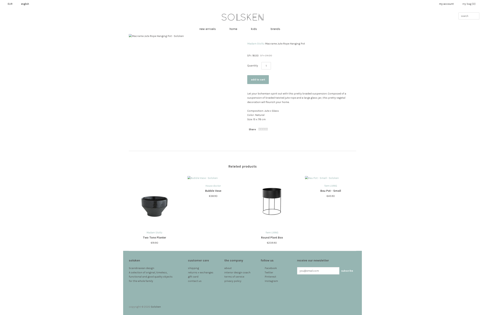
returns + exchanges (200, 272)
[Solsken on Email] (263, 285)
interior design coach (237, 272)
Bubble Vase (213, 191)
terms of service (234, 276)
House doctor (213, 185)
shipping (193, 268)
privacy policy (232, 281)
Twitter (269, 272)
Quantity (252, 65)
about (228, 268)
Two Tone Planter (154, 237)
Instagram (271, 281)
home (233, 29)
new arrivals (207, 29)
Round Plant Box (272, 237)
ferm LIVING (272, 232)
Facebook (271, 268)
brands (275, 29)
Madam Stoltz (255, 43)
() (469, 3)
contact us (195, 281)
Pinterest (270, 276)
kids (254, 29)
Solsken (156, 306)
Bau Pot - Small (330, 191)
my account (446, 3)
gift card (193, 276)
